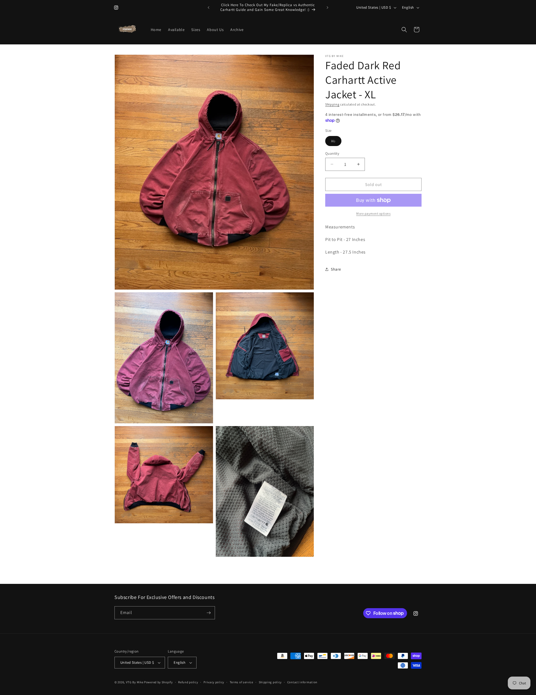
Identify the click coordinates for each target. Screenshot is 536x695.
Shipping (332, 104)
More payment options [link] (373, 213)
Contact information (302, 682)
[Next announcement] (327, 7)
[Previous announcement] (208, 7)
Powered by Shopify (158, 682)
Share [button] (336, 269)
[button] (404, 29)
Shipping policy (270, 682)
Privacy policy (214, 682)
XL (336, 142)
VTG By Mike (134, 682)
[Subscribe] (208, 612)
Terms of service (241, 682)
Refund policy (188, 682)
